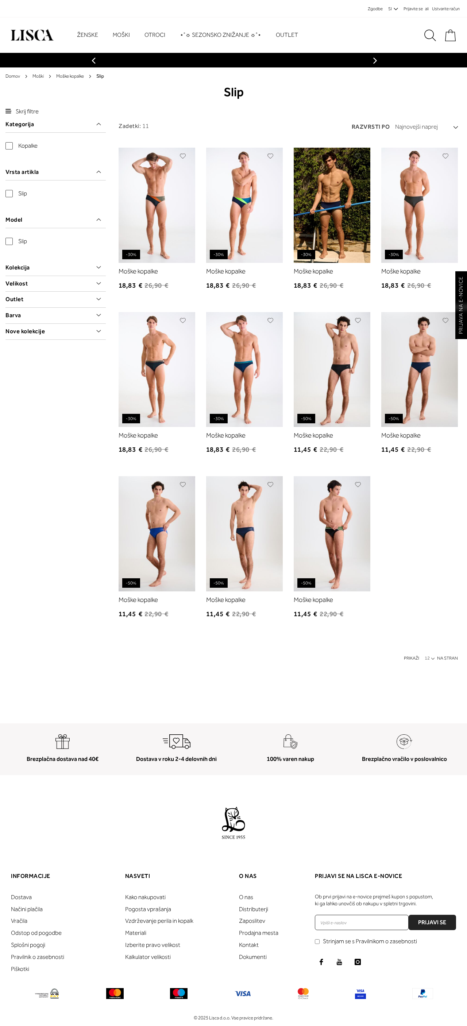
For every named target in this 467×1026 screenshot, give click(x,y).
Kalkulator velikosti (148, 956)
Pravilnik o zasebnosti (37, 956)
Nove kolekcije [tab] (25, 331)
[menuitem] (91, 35)
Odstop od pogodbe (36, 932)
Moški (38, 76)
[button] (183, 156)
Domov (12, 76)
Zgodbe (375, 8)
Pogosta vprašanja (148, 909)
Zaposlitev (252, 920)
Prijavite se (413, 8)
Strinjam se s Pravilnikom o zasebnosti (370, 941)
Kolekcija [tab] (17, 267)
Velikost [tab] (16, 283)
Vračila (19, 920)
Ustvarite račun (446, 8)
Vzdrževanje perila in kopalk (159, 920)
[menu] (191, 35)
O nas (246, 897)
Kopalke (28, 145)
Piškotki (20, 968)
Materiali (135, 932)
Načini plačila (27, 909)
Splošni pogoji (28, 944)
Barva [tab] (13, 315)
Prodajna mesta (258, 932)
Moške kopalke (70, 76)
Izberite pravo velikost (152, 944)
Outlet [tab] (14, 299)
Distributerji (253, 909)
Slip (22, 193)
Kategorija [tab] (19, 124)
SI (390, 8)
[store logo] (31, 35)
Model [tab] (14, 219)
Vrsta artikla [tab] (22, 171)
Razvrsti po (371, 126)
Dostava (21, 897)
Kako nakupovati (145, 897)
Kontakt (249, 944)
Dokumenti (253, 956)
